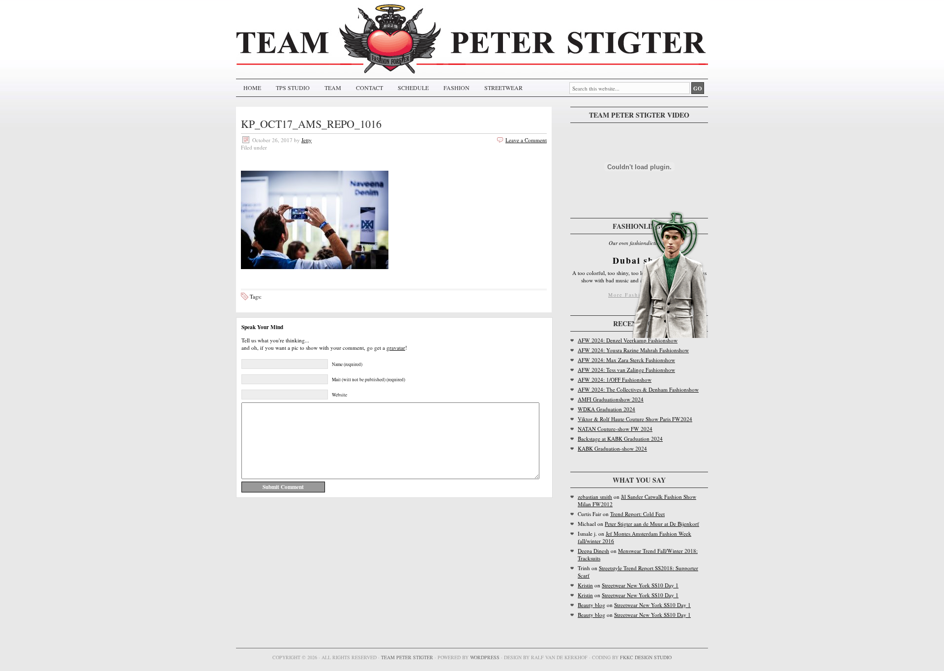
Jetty (306, 140)
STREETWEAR (503, 88)
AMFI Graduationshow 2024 (611, 399)
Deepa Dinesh (593, 550)
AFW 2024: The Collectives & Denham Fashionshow (638, 389)
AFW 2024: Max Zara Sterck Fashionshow (626, 360)
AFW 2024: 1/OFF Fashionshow (614, 379)
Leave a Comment (526, 140)
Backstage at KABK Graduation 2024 (620, 438)
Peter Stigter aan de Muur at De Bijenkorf (652, 523)
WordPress (485, 657)
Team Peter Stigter (407, 657)
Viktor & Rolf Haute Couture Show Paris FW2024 (635, 419)
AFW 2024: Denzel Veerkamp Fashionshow (628, 340)
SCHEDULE (413, 88)
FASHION (456, 88)
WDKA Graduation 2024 (606, 409)
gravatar (395, 347)
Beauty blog (591, 605)
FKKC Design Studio (646, 657)
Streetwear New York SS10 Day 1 (640, 585)
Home (252, 88)
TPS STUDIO (293, 88)
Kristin (585, 585)
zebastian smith (595, 496)
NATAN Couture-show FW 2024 (615, 428)
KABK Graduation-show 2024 (612, 448)
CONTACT (369, 88)
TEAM (332, 88)
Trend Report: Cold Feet (637, 514)
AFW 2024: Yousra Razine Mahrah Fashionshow (633, 350)
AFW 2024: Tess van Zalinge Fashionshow (626, 369)
